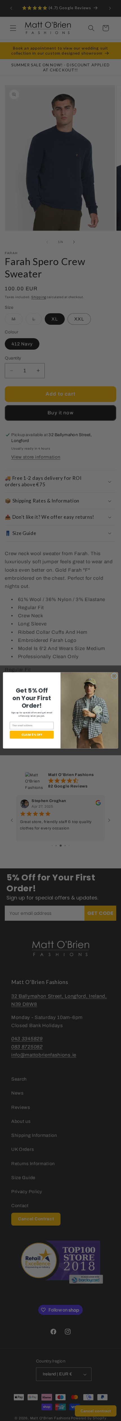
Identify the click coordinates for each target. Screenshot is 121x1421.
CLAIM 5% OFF (31, 735)
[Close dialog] (114, 676)
